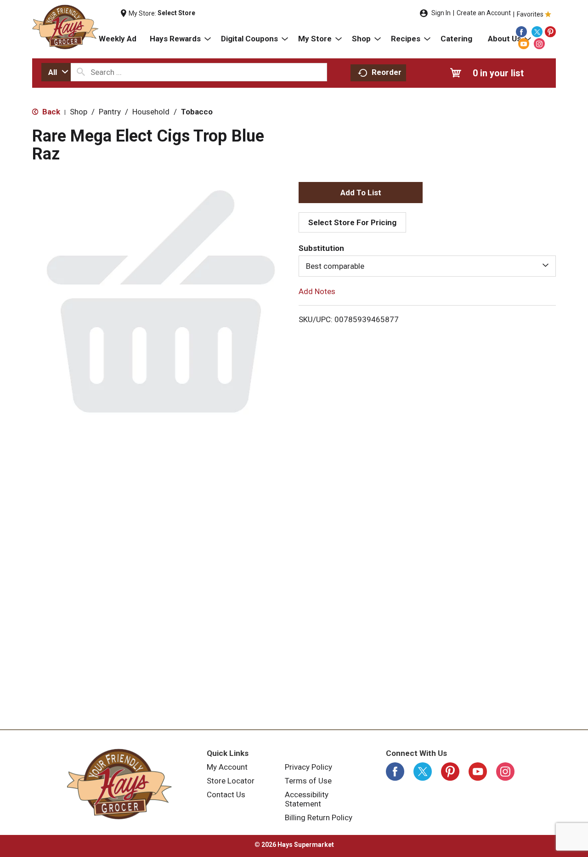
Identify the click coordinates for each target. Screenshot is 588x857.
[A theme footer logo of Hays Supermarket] (119, 784)
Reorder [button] (386, 72)
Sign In (441, 13)
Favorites (530, 14)
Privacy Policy (308, 767)
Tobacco (197, 111)
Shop (78, 111)
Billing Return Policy (318, 817)
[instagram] (539, 43)
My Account (227, 767)
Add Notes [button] (317, 291)
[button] (361, 192)
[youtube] (523, 43)
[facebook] (521, 31)
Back (50, 111)
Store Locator (230, 780)
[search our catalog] (81, 72)
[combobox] (56, 72)
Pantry (110, 111)
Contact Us (226, 794)
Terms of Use (308, 780)
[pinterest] (550, 31)
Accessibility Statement (306, 799)
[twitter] (537, 31)
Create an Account (484, 13)
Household (151, 111)
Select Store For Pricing (352, 222)
